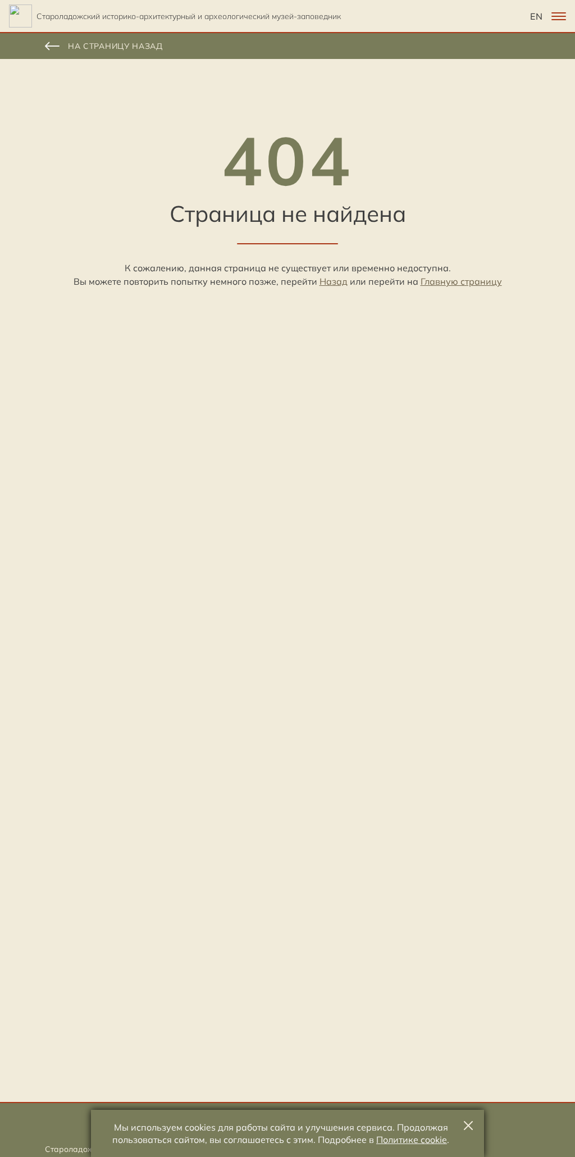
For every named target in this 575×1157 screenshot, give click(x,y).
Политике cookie (411, 1139)
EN (536, 16)
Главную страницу (461, 281)
